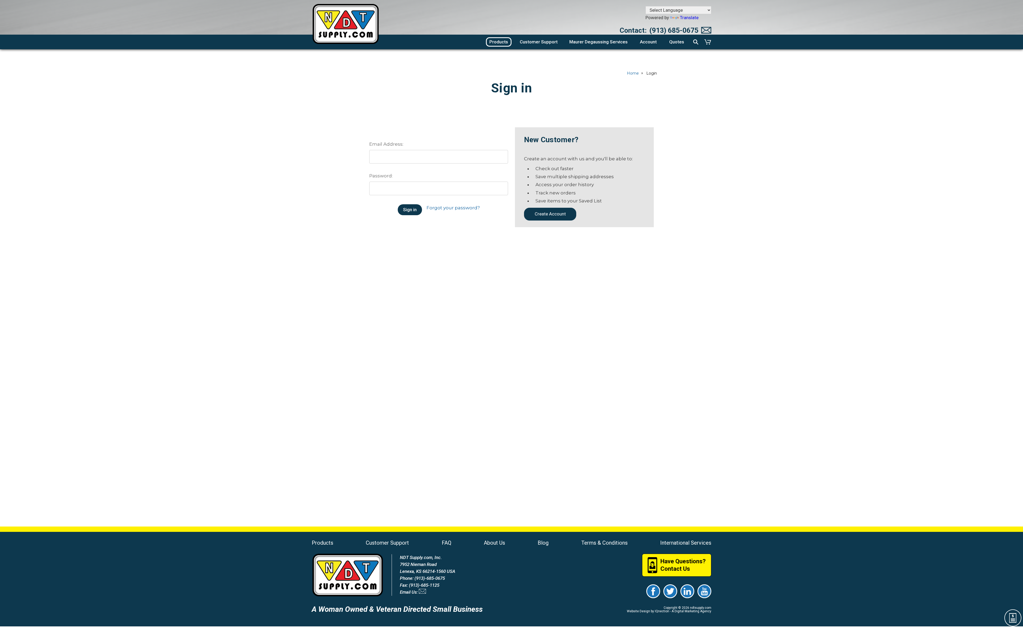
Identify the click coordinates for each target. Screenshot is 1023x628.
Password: (381, 175)
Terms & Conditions (604, 543)
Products (322, 543)
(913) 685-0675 (674, 30)
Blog (543, 543)
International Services (685, 543)
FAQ (446, 543)
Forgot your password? (453, 207)
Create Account (550, 214)
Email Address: (386, 144)
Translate (689, 17)
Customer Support (387, 543)
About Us (494, 543)
